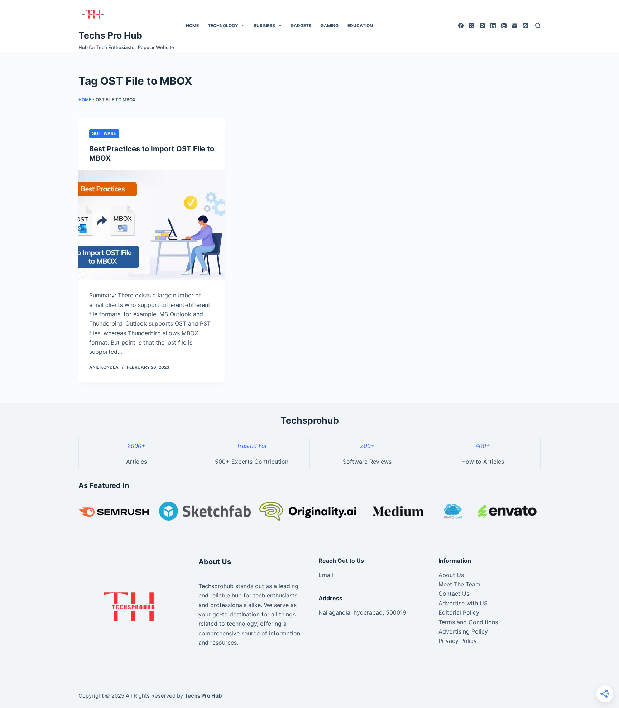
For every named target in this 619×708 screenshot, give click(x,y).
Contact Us (453, 593)
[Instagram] (482, 25)
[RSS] (525, 25)
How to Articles (482, 461)
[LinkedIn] (493, 25)
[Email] (514, 25)
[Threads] (504, 25)
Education (360, 25)
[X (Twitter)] (471, 25)
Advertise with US (463, 603)
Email (325, 574)
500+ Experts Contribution (251, 461)
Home (192, 25)
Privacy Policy (457, 640)
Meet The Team (459, 584)
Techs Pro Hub (110, 35)
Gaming (330, 25)
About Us (451, 574)
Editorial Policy (458, 612)
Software (104, 133)
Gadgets (301, 25)
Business (264, 25)
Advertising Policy (463, 631)
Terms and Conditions (468, 622)
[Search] (538, 25)
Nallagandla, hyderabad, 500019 (362, 612)
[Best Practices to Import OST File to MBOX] (151, 225)
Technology (223, 25)
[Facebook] (461, 25)
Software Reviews (367, 461)
